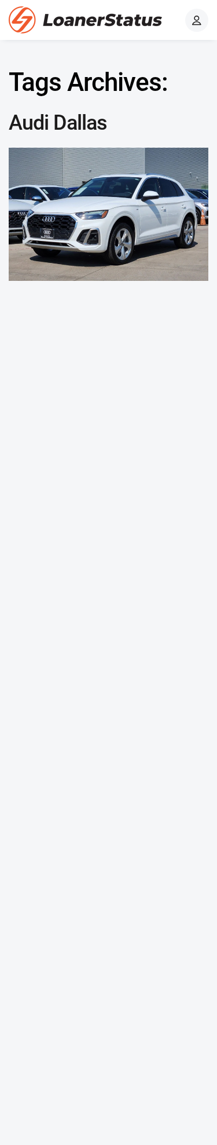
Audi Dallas (58, 123)
